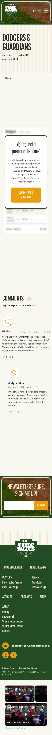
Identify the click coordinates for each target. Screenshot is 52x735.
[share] (42, 706)
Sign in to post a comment (17, 305)
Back (8, 78)
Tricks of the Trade (24, 706)
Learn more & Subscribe (26, 195)
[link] (9, 706)
